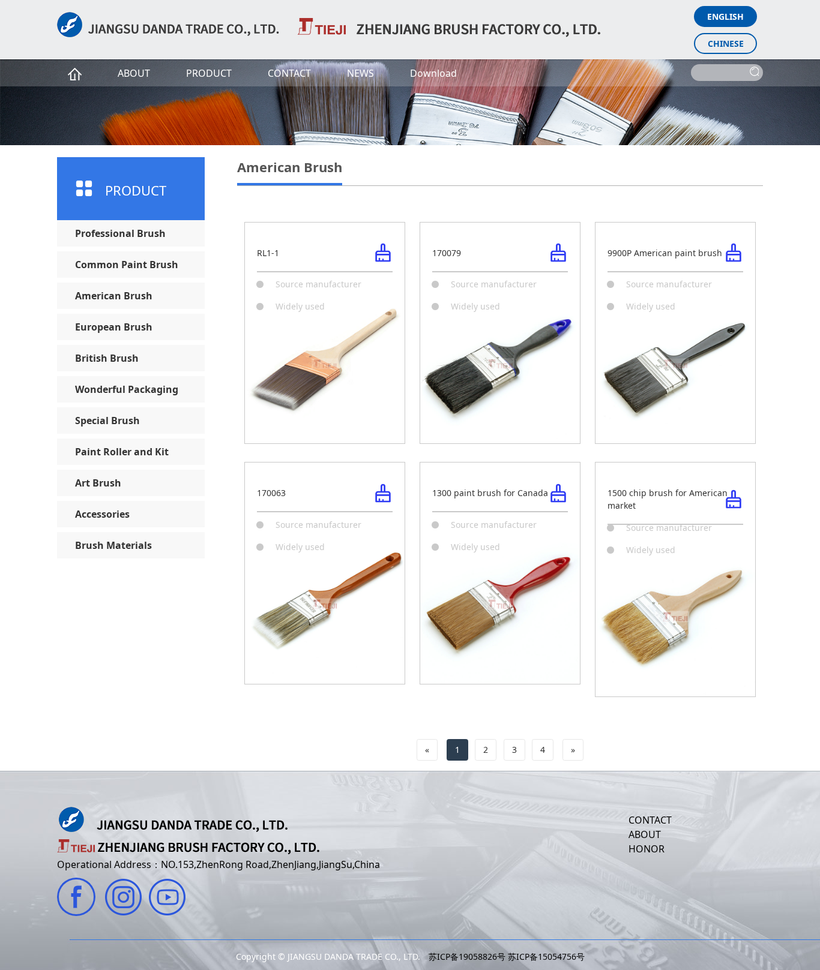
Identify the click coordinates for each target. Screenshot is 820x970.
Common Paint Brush (126, 264)
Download (433, 73)
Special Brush (107, 420)
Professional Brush (120, 233)
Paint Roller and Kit (122, 451)
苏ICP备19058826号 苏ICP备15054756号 (507, 956)
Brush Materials (113, 545)
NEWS (360, 73)
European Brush (113, 327)
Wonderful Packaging (126, 389)
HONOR (647, 848)
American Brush (113, 295)
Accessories (102, 514)
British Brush (107, 358)
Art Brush (98, 482)
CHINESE (726, 43)
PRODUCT (209, 73)
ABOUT (134, 73)
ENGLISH (725, 16)
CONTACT (289, 73)
